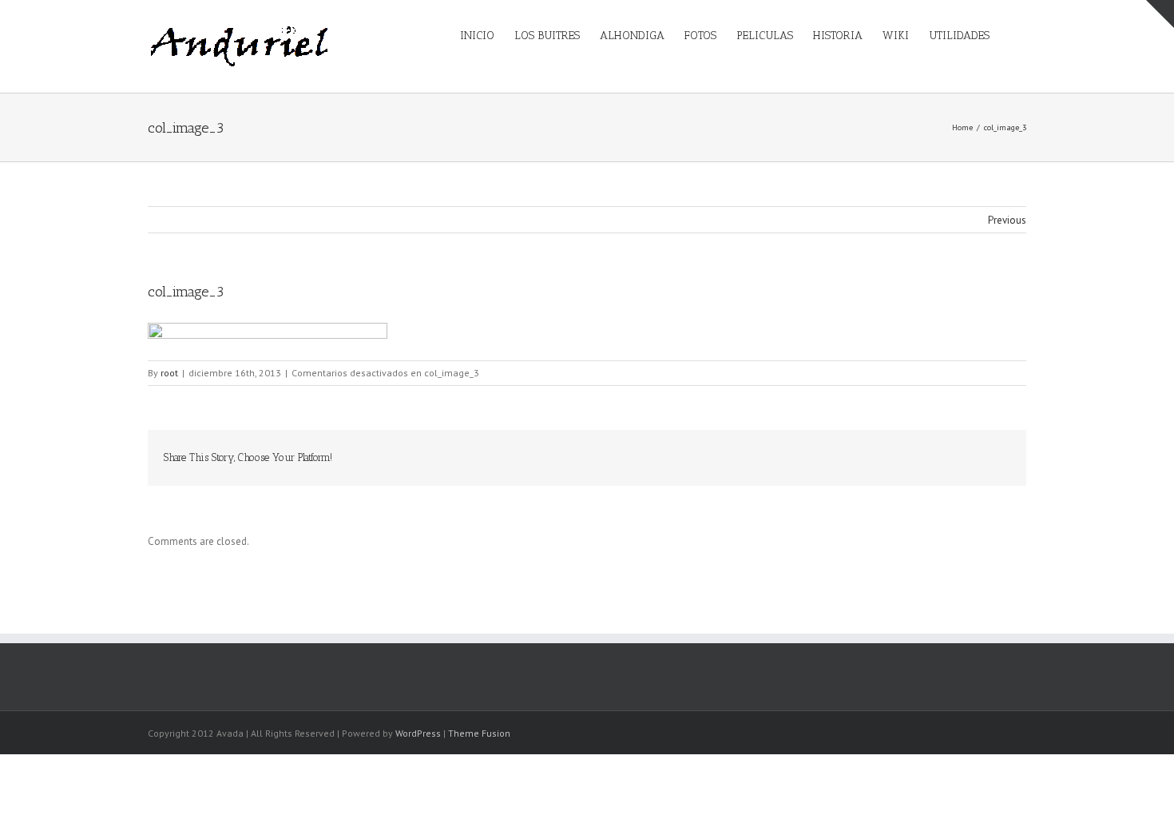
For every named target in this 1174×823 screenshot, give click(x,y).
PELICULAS (764, 35)
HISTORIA (838, 35)
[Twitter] (810, 457)
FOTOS (700, 35)
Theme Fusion (479, 733)
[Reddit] (938, 457)
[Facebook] (785, 457)
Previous (1007, 220)
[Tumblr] (862, 457)
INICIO (477, 35)
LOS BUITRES (547, 35)
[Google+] (887, 457)
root (169, 373)
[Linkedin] (913, 457)
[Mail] (989, 457)
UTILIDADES (959, 35)
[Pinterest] (836, 457)
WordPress (418, 733)
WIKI (895, 35)
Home (962, 127)
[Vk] (964, 457)
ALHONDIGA (632, 35)
